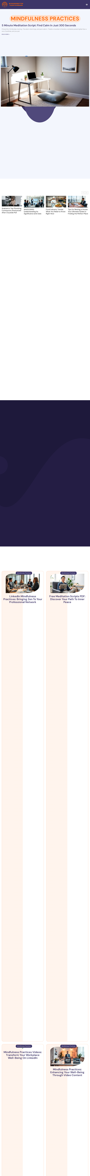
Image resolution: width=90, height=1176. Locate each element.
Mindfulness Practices (24, 573)
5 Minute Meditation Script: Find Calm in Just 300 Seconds (39, 25)
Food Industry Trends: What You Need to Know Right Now (55, 211)
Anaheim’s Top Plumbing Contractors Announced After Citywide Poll (11, 210)
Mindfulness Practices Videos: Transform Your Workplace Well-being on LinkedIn (23, 1055)
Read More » (6, 34)
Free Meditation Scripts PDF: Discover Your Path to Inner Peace (67, 599)
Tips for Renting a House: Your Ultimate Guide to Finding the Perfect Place (78, 211)
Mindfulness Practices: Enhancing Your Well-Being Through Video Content (67, 1072)
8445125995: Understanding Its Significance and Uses (32, 211)
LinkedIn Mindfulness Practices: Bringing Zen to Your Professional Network (22, 599)
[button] (86, 4)
